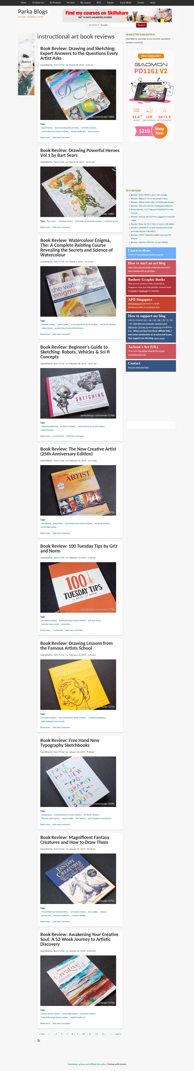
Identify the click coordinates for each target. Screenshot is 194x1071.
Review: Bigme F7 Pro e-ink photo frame (149, 199)
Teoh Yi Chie (59, 65)
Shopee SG (143, 327)
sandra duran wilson (50, 1014)
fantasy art (46, 915)
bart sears (51, 221)
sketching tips (47, 430)
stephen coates (48, 324)
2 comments (58, 436)
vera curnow (93, 131)
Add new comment (61, 137)
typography (46, 815)
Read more (45, 137)
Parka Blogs (33, 12)
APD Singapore (135, 304)
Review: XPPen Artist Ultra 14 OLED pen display (152, 202)
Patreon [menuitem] (110, 3)
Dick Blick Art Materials (143, 324)
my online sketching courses (150, 255)
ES (171, 320)
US (145, 320)
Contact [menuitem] (140, 3)
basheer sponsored (50, 624)
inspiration (58, 523)
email (133, 291)
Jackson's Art (161, 324)
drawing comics (66, 221)
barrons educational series (67, 128)
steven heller (67, 818)
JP (131, 324)
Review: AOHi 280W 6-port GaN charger (149, 195)
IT (167, 320)
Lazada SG (157, 327)
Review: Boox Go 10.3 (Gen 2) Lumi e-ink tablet (152, 224)
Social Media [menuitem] (125, 3)
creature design (79, 915)
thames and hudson (50, 818)
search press (46, 128)
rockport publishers (97, 718)
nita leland (46, 523)
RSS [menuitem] (99, 3)
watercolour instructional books (69, 328)
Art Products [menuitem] (55, 3)
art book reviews (88, 128)
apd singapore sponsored (52, 721)
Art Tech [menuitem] (70, 3)
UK (154, 320)
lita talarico (81, 818)
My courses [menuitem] (85, 3)
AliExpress (132, 327)
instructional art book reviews (54, 131)
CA (150, 320)
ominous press (111, 221)
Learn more (159, 338)
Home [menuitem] (23, 3)
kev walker (93, 912)
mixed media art (78, 131)
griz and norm (94, 621)
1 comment (58, 630)
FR (163, 320)
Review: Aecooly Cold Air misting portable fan (151, 206)
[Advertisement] (148, 163)
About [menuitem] (152, 3)
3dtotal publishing (49, 426)
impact (103, 912)
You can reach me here (138, 367)
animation (65, 624)
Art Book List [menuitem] (38, 3)
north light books (49, 527)
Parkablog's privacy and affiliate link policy (87, 1064)
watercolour (46, 328)
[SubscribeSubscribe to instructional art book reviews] (38, 1040)
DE (159, 320)
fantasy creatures (61, 915)
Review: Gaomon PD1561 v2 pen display (149, 242)
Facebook (143, 291)
